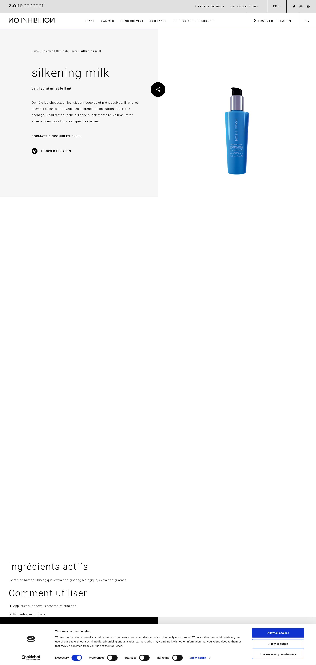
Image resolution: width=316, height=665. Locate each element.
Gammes (107, 21)
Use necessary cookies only (278, 654)
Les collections (244, 6)
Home (35, 51)
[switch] (112, 658)
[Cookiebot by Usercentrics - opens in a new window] (31, 658)
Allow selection (278, 643)
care (75, 51)
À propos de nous (210, 6)
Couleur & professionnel (194, 21)
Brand (90, 21)
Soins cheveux (132, 21)
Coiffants (158, 21)
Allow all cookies (278, 632)
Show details (197, 657)
